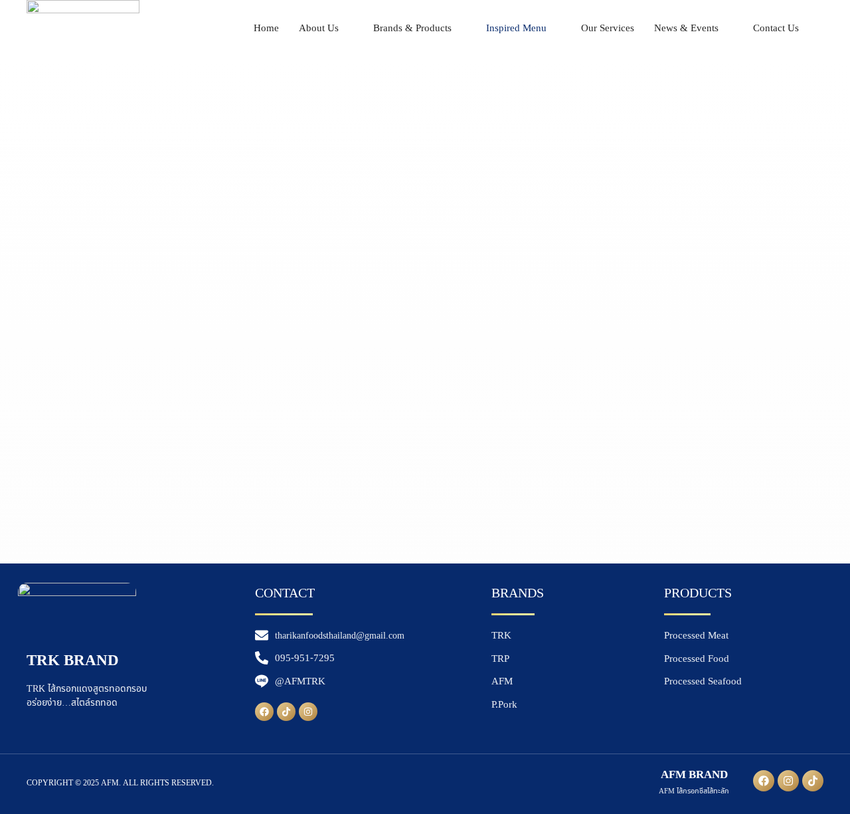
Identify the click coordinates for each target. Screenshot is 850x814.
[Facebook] (264, 711)
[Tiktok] (286, 711)
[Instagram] (308, 711)
